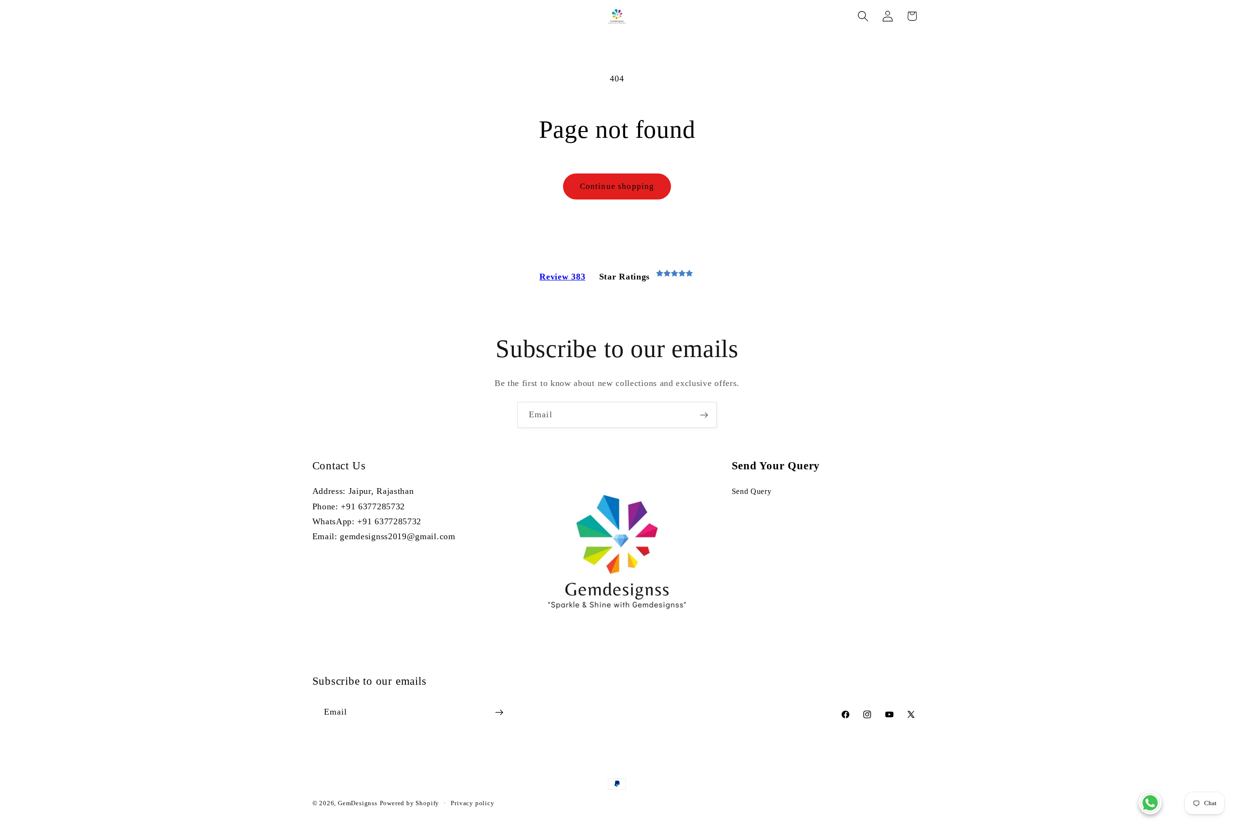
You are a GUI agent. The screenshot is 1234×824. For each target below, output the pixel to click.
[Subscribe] (704, 415)
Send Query (752, 491)
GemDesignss (357, 803)
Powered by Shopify (410, 803)
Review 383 (562, 276)
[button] (863, 16)
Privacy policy (472, 803)
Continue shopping (617, 186)
